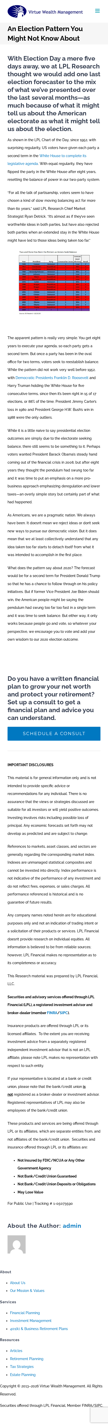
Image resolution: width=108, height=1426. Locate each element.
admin (72, 1225)
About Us (17, 1283)
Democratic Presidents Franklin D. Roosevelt (52, 378)
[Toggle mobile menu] (97, 10)
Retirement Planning (26, 1359)
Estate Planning (23, 1375)
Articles (16, 1351)
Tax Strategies (22, 1367)
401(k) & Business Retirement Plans (39, 1329)
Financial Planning (25, 1313)
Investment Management (30, 1321)
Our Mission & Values (27, 1291)
